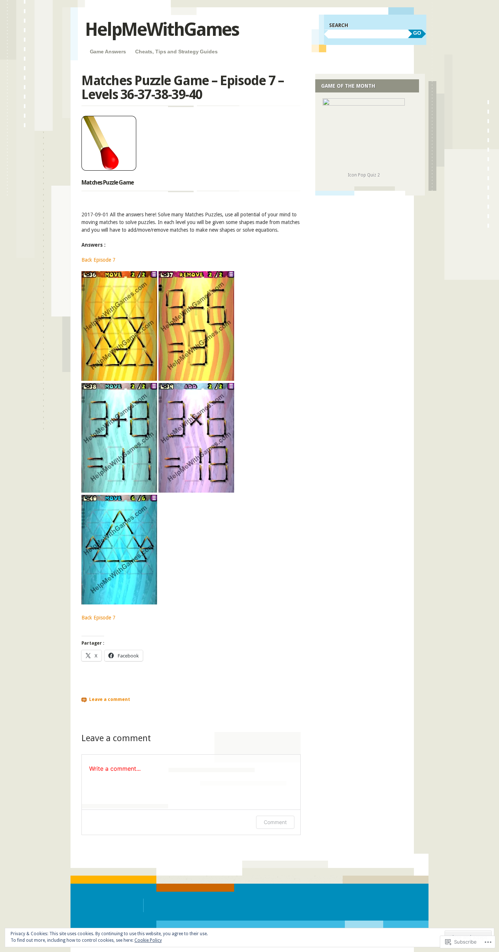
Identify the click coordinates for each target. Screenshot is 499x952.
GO (417, 33)
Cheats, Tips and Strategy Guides (176, 51)
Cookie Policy (148, 940)
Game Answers (108, 51)
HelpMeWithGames (162, 29)
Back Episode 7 (98, 260)
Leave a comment (109, 699)
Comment (275, 822)
